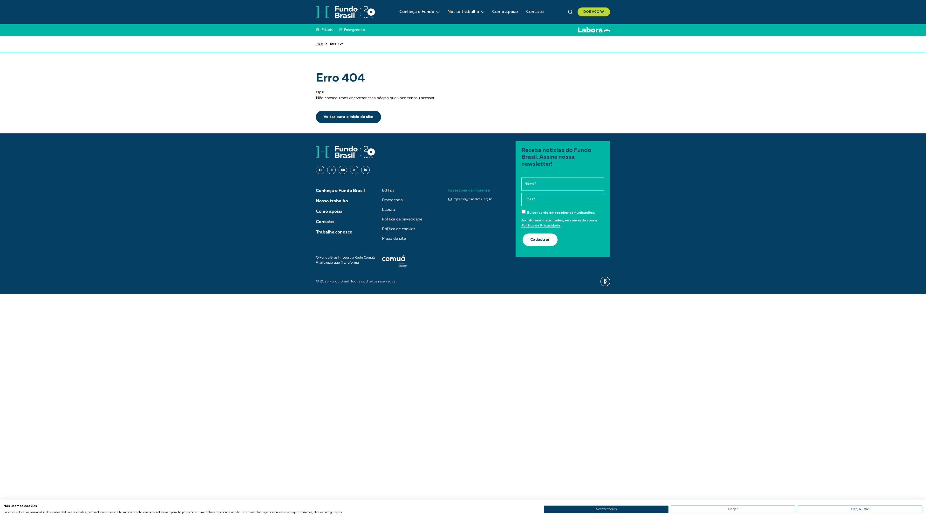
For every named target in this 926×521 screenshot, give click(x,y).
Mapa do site (394, 239)
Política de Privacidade (540, 225)
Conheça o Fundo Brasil (340, 191)
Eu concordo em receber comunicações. (560, 212)
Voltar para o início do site (348, 117)
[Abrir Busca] (570, 12)
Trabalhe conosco (334, 232)
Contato (535, 12)
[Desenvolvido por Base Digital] (605, 281)
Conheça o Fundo (416, 12)
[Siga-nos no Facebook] (320, 170)
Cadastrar (540, 240)
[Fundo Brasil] (345, 12)
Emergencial (392, 200)
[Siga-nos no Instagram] (331, 170)
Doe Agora (593, 12)
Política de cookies (398, 229)
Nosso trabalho (463, 12)
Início (319, 43)
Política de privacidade (402, 219)
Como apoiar (505, 12)
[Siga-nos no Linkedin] (365, 170)
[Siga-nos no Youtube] (343, 170)
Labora (388, 210)
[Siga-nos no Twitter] (354, 170)
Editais (388, 190)
